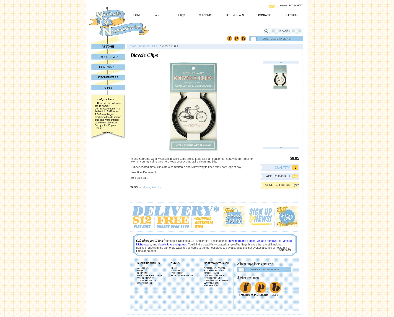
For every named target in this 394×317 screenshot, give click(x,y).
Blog (243, 38)
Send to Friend (277, 185)
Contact (264, 15)
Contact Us (144, 283)
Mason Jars (211, 273)
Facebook (229, 38)
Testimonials (235, 15)
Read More (285, 250)
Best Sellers (148, 46)
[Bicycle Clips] (281, 78)
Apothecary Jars (215, 268)
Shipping (205, 15)
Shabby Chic (212, 285)
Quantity (282, 167)
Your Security (146, 280)
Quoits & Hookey (215, 275)
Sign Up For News (182, 275)
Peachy (156, 187)
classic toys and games (172, 244)
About (159, 15)
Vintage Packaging (216, 280)
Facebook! (245, 295)
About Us (143, 268)
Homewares (108, 67)
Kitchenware (108, 77)
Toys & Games (108, 57)
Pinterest (236, 38)
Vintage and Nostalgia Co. (110, 24)
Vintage (108, 46)
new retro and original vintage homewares (255, 240)
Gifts (108, 87)
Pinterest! (260, 295)
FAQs (181, 15)
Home (137, 15)
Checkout (292, 15)
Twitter (176, 270)
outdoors (144, 187)
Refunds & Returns (149, 275)
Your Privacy (146, 278)
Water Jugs (211, 283)
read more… (108, 132)
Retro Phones (213, 278)
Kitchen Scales (214, 270)
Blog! (275, 295)
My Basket (296, 5)
